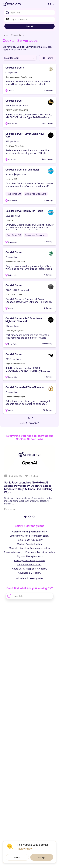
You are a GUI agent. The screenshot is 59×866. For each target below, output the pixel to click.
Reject (17, 857)
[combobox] (29, 12)
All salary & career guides (29, 578)
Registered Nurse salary (29, 564)
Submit (29, 26)
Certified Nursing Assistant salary (29, 531)
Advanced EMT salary (29, 572)
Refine (50, 58)
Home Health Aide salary (29, 539)
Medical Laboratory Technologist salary (29, 548)
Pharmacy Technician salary (40, 552)
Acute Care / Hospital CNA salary (29, 568)
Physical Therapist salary (29, 556)
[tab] (25, 517)
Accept (41, 857)
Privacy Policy (24, 848)
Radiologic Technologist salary (29, 560)
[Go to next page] (32, 417)
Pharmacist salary (13, 552)
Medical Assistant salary (29, 544)
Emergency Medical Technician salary (29, 535)
